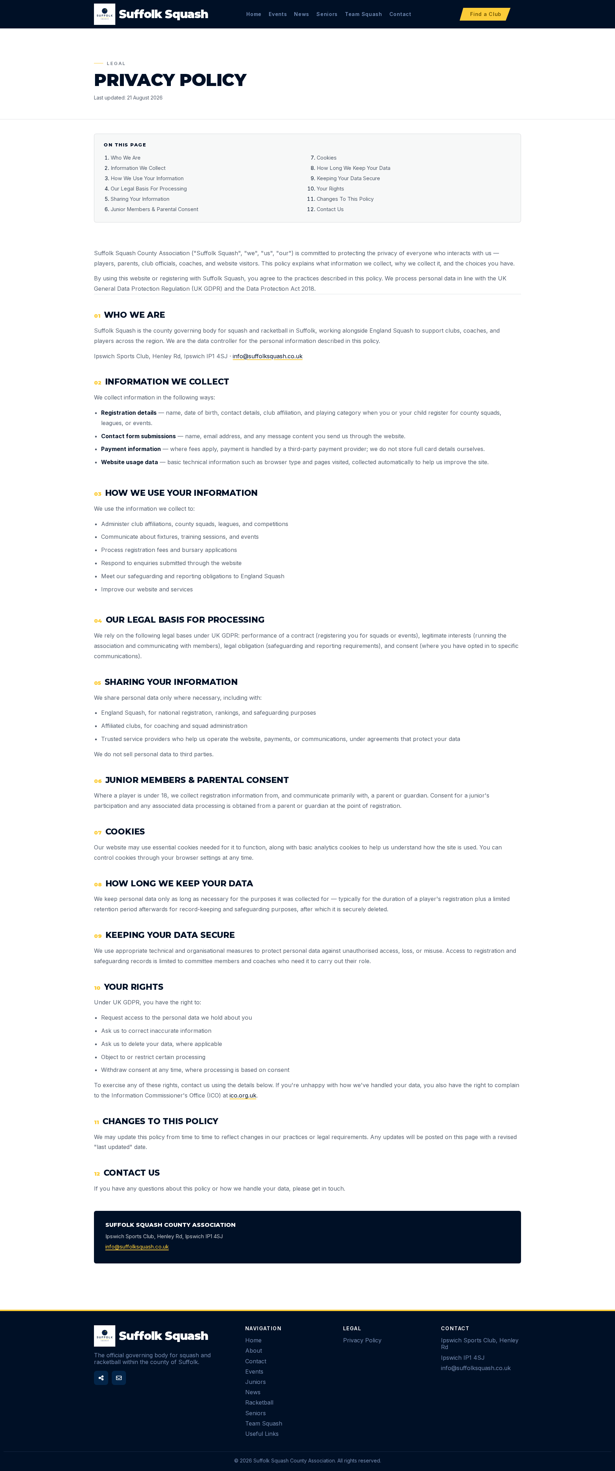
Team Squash (363, 14)
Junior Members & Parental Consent (154, 209)
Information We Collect (138, 168)
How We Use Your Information (147, 178)
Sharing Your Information (140, 199)
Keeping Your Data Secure (348, 178)
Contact (400, 14)
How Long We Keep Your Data (353, 168)
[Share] (101, 1378)
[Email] (119, 1378)
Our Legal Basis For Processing (149, 189)
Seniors (327, 14)
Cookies (327, 158)
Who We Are (126, 158)
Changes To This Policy (345, 199)
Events (278, 14)
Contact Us (330, 209)
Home (254, 14)
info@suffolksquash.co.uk (268, 356)
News (301, 14)
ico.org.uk (243, 1095)
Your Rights (330, 189)
